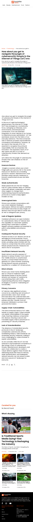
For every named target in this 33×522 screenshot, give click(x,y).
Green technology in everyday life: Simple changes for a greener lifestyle (24, 483)
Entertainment (16, 5)
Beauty (8, 5)
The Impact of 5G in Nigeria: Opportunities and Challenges (24, 464)
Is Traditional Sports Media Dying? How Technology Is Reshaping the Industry (15, 440)
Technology (10, 48)
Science (3, 518)
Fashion (27, 5)
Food (22, 5)
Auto (4, 5)
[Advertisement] (16, 26)
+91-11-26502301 (22, 517)
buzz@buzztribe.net (23, 515)
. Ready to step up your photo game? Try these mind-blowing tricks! (9, 464)
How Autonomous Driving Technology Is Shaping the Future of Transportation (8, 483)
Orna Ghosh (4, 65)
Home (3, 48)
